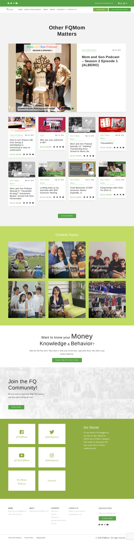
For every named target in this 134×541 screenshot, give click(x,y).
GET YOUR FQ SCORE (120, 9)
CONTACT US (73, 508)
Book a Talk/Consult (32, 9)
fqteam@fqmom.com (75, 514)
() (120, 3)
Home (20, 9)
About (45, 9)
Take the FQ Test (15, 514)
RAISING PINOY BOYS (58, 520)
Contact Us (72, 9)
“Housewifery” (107, 143)
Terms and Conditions (14, 537)
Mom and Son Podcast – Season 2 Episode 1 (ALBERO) (100, 61)
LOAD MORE (67, 216)
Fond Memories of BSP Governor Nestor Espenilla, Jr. (81, 190)
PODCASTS (55, 517)
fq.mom (52, 480)
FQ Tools (54, 523)
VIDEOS (54, 514)
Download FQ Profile (38, 511)
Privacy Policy (28, 537)
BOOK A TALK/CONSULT (77, 511)
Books (52, 9)
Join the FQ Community (17, 511)
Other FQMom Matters (89, 50)
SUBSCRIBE (100, 9)
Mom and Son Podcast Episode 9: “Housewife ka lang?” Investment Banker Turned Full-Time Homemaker (22, 193)
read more (15, 154)
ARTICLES (54, 511)
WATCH (42, 164)
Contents (61, 9)
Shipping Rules (40, 537)
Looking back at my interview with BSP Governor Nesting (49, 190)
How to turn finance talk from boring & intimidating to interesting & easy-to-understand (21, 145)
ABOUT (31, 508)
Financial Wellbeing (16, 135)
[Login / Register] (124, 3)
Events (42, 135)
